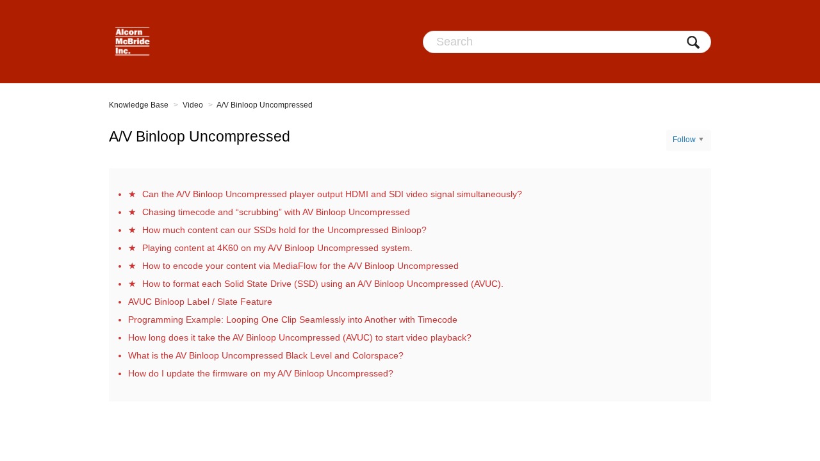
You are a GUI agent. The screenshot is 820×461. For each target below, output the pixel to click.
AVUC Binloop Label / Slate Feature (200, 301)
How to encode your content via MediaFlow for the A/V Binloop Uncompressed (300, 266)
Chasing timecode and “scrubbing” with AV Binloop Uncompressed (276, 212)
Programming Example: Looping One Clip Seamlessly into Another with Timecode (292, 319)
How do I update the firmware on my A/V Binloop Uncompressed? (260, 373)
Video (193, 105)
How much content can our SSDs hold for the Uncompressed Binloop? (284, 230)
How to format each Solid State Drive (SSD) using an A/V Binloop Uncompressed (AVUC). (323, 284)
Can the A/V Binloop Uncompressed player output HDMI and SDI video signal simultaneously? (332, 194)
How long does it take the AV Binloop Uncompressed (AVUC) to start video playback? (300, 337)
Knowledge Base (138, 105)
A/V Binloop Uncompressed (265, 105)
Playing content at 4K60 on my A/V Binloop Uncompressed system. (277, 248)
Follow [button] (684, 139)
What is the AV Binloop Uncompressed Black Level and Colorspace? (266, 355)
